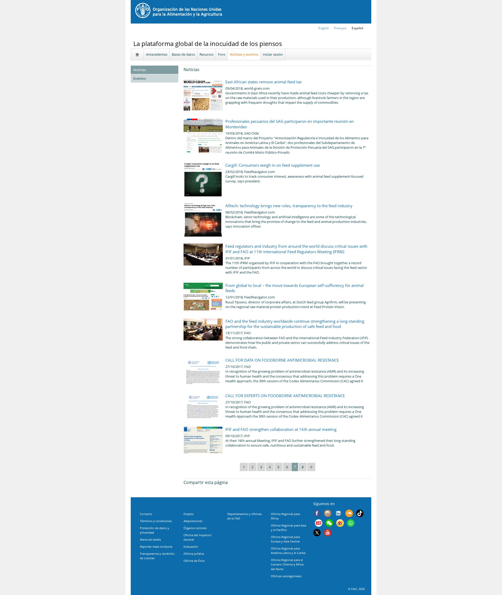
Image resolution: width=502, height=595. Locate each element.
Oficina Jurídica (194, 554)
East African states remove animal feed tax (263, 81)
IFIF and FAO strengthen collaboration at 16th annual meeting (280, 429)
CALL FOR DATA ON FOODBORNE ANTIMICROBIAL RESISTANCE (282, 360)
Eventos (139, 78)
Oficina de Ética (194, 561)
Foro (221, 54)
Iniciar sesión (273, 54)
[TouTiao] (318, 523)
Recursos (206, 54)
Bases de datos (183, 54)
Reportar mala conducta (156, 546)
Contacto (146, 514)
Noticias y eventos (244, 54)
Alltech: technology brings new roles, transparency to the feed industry (288, 205)
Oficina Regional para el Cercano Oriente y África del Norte (287, 564)
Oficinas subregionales (286, 576)
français (340, 28)
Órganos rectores (195, 528)
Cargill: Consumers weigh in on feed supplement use (272, 165)
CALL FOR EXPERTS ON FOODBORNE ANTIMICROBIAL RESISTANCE (285, 395)
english (323, 28)
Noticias (139, 69)
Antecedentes (156, 54)
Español (357, 28)
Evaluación (191, 546)
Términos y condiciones (156, 521)
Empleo (189, 514)
